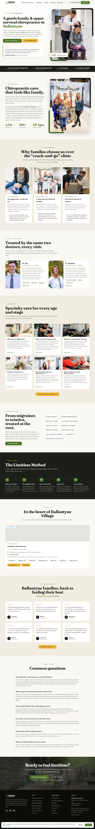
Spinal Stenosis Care (68, 430)
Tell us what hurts (12, 443)
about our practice (35, 118)
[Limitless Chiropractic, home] (10, 2)
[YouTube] (14, 810)
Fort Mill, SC (63, 560)
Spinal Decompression (37, 810)
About (46, 2)
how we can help (15, 120)
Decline (81, 825)
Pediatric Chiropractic (37, 803)
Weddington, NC (43, 560)
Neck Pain (54, 803)
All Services (34, 813)
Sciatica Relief (55, 798)
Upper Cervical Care (37, 800)
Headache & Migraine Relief (69, 416)
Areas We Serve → (76, 814)
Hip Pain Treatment (51, 425)
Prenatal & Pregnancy (37, 805)
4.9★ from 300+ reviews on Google (47, 596)
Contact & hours (13, 565)
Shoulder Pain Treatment (68, 425)
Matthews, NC (22, 560)
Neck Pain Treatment (52, 421)
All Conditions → (55, 813)
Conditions (39, 2)
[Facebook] (10, 810)
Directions (26, 565)
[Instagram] (6, 810)
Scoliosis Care (71, 434)
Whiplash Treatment (51, 430)
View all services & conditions (46, 394)
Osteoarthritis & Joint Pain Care (55, 438)
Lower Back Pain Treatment (70, 421)
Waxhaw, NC (32, 560)
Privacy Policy (6, 825)
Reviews (53, 2)
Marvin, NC (53, 560)
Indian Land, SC (73, 560)
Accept (88, 825)
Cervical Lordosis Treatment (54, 434)
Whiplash (54, 810)
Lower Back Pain (56, 805)
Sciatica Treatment (51, 416)
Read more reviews (46, 646)
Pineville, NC (12, 560)
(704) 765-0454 (75, 2)
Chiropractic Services (27, 2)
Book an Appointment (11, 40)
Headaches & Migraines (57, 800)
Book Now (85, 2)
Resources (60, 2)
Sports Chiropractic (36, 808)
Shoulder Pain (55, 808)
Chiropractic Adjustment (37, 798)
